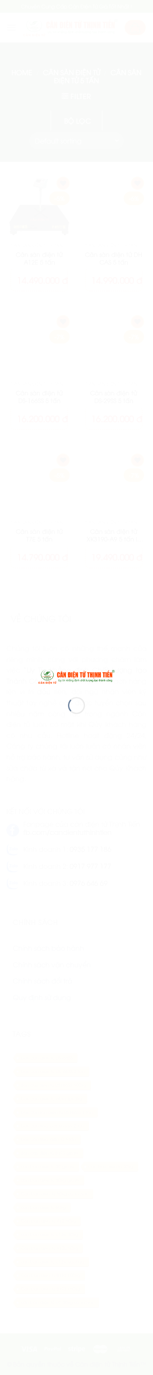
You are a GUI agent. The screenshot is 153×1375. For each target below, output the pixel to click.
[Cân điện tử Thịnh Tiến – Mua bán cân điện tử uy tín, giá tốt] (76, 675)
